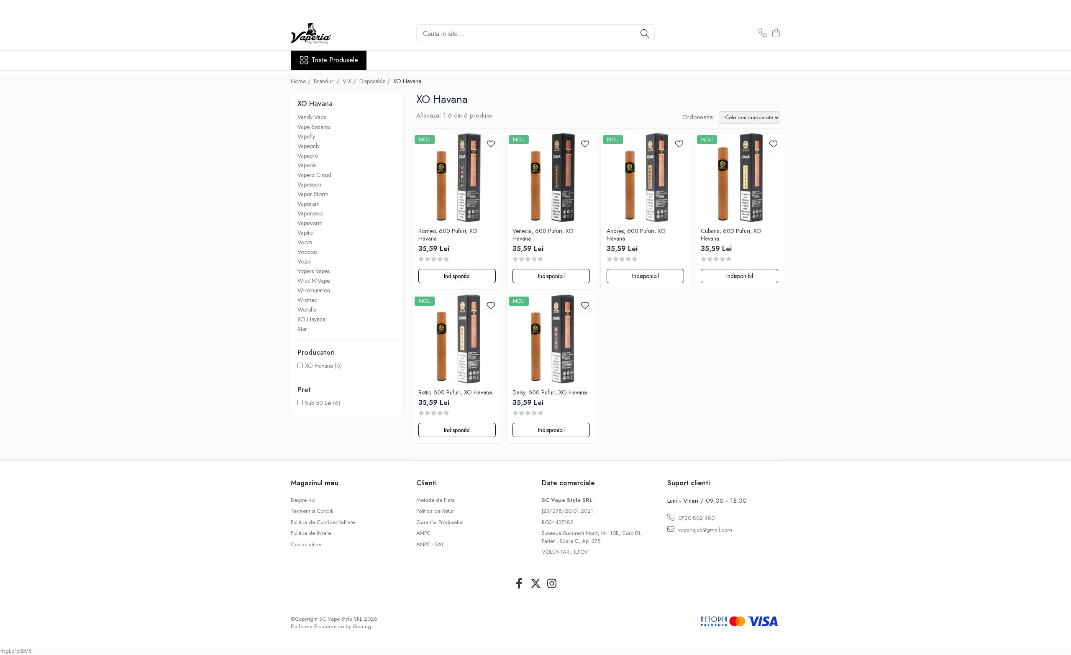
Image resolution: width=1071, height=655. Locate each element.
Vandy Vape (311, 117)
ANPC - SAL (430, 544)
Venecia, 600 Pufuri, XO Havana (543, 234)
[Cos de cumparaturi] (775, 33)
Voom (304, 242)
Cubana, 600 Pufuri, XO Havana (731, 234)
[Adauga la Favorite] (491, 143)
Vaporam (308, 204)
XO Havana (311, 319)
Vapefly (306, 136)
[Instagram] (552, 583)
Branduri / (327, 81)
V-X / (350, 81)
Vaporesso (310, 213)
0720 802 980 (695, 518)
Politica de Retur (435, 511)
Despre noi (303, 500)
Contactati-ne (306, 544)
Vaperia (306, 165)
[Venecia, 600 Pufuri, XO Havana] (551, 177)
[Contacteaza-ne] (762, 33)
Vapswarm (310, 223)
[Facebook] (519, 583)
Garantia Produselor (439, 522)
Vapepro (307, 155)
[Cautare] (645, 33)
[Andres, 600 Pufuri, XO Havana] (645, 177)
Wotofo (306, 309)
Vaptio (305, 232)
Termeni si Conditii (313, 511)
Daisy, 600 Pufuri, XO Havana (549, 392)
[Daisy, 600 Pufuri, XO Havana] (551, 339)
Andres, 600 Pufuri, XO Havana (636, 234)
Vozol (304, 261)
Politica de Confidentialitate (323, 522)
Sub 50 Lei (318, 403)
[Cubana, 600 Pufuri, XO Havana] (739, 177)
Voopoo (307, 252)
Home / (301, 81)
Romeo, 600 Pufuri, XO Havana (447, 234)
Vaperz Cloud (314, 175)
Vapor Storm (312, 194)
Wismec (307, 300)
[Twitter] (535, 583)
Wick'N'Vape (313, 280)
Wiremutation (313, 290)
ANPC (423, 533)
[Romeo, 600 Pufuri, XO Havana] (457, 177)
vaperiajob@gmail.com (704, 530)
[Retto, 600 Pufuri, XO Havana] (457, 339)
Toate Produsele (335, 60)
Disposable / (375, 81)
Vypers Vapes (313, 271)
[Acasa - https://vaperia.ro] (332, 33)
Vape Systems (313, 127)
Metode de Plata (435, 500)
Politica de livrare (311, 533)
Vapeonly (308, 146)
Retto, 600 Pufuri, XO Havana (455, 392)
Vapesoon (309, 184)
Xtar (302, 329)
